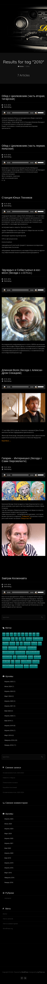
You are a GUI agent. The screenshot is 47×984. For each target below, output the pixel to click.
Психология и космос (10, 782)
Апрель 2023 (8, 701)
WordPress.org (8, 928)
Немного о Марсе (9, 778)
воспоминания (20, 651)
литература (6, 661)
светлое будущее (8, 665)
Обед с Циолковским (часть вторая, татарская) (23, 97)
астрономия (22, 647)
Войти (5, 914)
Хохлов (5, 647)
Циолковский (13, 647)
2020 (30, 633)
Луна (17, 642)
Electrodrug (7, 107)
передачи (7, 898)
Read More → (6, 441)
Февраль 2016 (9, 740)
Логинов (12, 642)
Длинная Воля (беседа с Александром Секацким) (22, 371)
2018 (22, 633)
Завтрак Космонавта (14, 578)
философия (33, 665)
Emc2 (13, 638)
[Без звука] (36, 113)
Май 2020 (7, 711)
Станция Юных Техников (17, 197)
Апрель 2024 (8, 691)
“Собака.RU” (25, 516)
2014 (15, 633)
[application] (23, 112)
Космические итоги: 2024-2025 (13, 773)
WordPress (24, 972)
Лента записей (8, 919)
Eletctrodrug (6, 638)
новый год (35, 661)
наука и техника (26, 661)
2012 (7, 633)
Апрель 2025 (8, 681)
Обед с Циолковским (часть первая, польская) (23, 147)
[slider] (41, 112)
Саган (40, 642)
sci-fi (20, 638)
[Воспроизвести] (5, 113)
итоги (15, 656)
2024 (37, 633)
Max (16, 638)
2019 (26, 633)
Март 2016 (8, 735)
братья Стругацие (8, 651)
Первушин (27, 642)
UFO (23, 638)
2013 (11, 633)
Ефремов (5, 642)
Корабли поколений (10, 787)
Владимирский (38, 638)
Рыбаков (34, 642)
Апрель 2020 (8, 716)
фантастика (19, 665)
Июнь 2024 (8, 686)
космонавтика (22, 656)
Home (21, 66)
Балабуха (29, 638)
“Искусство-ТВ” (26, 518)
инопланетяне (7, 656)
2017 (19, 633)
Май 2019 (7, 721)
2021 (34, 633)
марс (12, 661)
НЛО (21, 642)
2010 (3, 633)
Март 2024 (8, 696)
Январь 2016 (8, 745)
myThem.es (41, 972)
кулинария (37, 656)
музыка (17, 661)
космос (30, 656)
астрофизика (32, 647)
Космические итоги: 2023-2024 (13, 792)
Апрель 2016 (8, 730)
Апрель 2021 (8, 706)
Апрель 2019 (8, 725)
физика (26, 665)
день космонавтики (33, 651)
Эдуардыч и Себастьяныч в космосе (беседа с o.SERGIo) (21, 271)
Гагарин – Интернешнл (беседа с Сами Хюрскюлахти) (22, 460)
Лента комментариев (10, 923)
